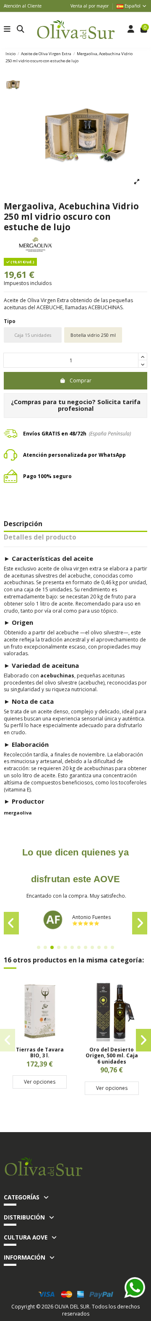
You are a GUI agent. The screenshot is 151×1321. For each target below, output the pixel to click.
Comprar (80, 380)
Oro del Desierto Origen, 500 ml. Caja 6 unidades (112, 1055)
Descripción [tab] (23, 524)
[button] (38, 947)
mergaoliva (18, 812)
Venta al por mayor (89, 6)
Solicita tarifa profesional (99, 405)
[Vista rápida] (39, 1039)
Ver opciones (39, 1081)
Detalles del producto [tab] (40, 538)
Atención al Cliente (23, 6)
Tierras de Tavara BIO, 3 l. (40, 1052)
